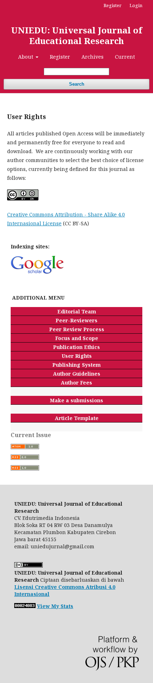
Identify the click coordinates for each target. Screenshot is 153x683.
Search (76, 84)
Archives (92, 56)
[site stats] (25, 606)
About (26, 56)
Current (125, 56)
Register (60, 56)
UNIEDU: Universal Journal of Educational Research (76, 35)
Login (136, 5)
